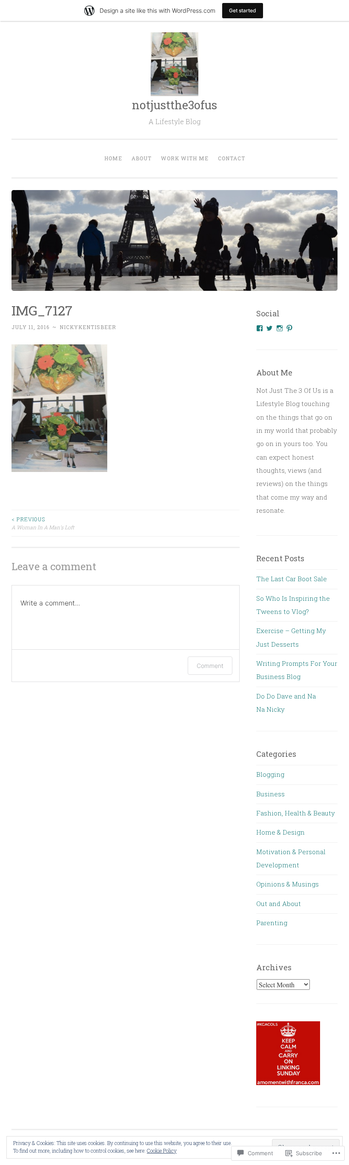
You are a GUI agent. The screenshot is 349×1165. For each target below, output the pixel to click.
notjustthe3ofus (174, 104)
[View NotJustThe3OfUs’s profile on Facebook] (259, 328)
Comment (210, 665)
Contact (231, 158)
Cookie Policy (162, 1150)
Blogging (270, 774)
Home (113, 158)
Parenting (271, 922)
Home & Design (280, 832)
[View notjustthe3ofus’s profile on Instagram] (279, 328)
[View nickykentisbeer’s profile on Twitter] (269, 328)
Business (270, 794)
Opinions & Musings (287, 884)
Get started (242, 10)
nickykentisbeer (88, 327)
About (142, 158)
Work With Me (185, 158)
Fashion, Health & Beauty (295, 813)
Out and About (278, 903)
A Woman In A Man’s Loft (42, 523)
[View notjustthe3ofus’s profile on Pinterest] (289, 328)
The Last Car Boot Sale (291, 578)
